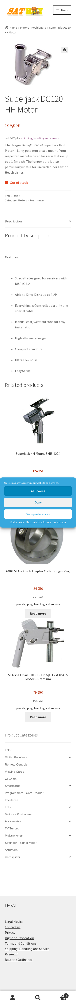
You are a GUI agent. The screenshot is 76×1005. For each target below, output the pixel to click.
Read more (38, 613)
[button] (64, 50)
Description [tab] (13, 221)
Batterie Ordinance (19, 959)
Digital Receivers (16, 757)
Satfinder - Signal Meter (21, 842)
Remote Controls (16, 764)
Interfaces (11, 800)
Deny (38, 502)
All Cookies (38, 491)
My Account (12, 998)
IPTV (8, 750)
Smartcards (12, 785)
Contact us (12, 927)
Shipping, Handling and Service (27, 949)
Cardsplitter (12, 857)
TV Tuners (12, 828)
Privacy (10, 932)
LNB (8, 807)
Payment (11, 954)
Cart (59, 994)
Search (38, 998)
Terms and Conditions (21, 943)
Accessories (13, 821)
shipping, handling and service (40, 138)
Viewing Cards (14, 771)
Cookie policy (17, 522)
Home (13, 27)
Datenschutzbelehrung (39, 522)
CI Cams (10, 778)
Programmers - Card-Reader (24, 793)
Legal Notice (14, 921)
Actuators (11, 850)
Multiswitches (14, 835)
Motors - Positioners (33, 27)
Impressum (60, 522)
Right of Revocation (19, 938)
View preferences (38, 514)
